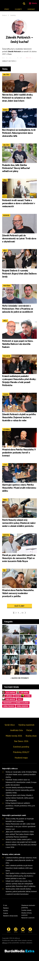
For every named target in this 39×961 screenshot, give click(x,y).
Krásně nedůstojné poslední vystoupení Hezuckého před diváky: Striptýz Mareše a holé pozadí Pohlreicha (19, 381)
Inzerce (5, 913)
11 (23, 613)
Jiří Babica (9, 696)
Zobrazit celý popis (8, 61)
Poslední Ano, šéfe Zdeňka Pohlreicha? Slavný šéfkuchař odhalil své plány (16, 168)
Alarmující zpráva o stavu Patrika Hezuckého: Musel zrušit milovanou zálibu (19, 487)
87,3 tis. (23, 932)
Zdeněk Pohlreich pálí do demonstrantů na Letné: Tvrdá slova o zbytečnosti (19, 238)
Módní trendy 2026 (14, 735)
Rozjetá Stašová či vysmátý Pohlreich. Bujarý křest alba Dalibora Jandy (19, 273)
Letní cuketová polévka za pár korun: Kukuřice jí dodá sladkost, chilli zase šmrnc (19, 868)
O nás (5, 905)
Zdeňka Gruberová (22, 706)
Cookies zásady (26, 910)
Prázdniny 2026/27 (21, 752)
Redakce (6, 908)
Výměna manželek (26, 725)
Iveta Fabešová (10, 692)
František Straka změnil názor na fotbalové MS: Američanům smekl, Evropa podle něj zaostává (21, 782)
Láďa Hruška (24, 692)
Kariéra (5, 911)
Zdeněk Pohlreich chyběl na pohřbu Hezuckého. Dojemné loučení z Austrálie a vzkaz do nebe (19, 417)
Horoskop (31, 9)
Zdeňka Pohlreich (8, 706)
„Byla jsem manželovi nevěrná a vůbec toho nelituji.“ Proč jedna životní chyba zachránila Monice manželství (20, 834)
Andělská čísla (16, 730)
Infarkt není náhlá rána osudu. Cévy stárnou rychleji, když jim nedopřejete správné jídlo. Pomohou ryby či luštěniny (20, 883)
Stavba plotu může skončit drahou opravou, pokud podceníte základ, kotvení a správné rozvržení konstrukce (21, 891)
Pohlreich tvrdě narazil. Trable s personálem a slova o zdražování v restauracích (18, 203)
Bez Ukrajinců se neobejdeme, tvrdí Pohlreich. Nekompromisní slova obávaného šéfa (18, 132)
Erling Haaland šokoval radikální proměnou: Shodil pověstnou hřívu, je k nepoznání (20, 805)
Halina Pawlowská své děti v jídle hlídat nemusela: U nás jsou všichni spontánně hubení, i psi (20, 826)
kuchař (17, 696)
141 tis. (16, 932)
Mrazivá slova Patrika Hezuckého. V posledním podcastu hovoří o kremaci (19, 452)
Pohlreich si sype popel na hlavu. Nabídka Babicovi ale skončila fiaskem (17, 343)
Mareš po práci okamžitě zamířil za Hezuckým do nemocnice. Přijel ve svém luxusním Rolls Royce (18, 558)
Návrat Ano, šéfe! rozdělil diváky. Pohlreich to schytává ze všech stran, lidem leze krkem (17, 97)
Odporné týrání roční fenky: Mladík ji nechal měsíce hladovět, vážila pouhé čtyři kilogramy (19, 798)
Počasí (29, 730)
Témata (34, 3)
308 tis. (9, 932)
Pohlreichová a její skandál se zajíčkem (15, 703)
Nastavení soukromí (27, 918)
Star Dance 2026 (21, 741)
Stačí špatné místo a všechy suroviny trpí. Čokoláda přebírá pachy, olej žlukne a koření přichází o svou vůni (21, 875)
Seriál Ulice (10, 725)
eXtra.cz (4, 943)
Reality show (31, 735)
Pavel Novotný (10, 699)
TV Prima (27, 696)
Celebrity (18, 9)
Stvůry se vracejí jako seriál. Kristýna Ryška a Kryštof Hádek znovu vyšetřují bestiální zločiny (21, 774)
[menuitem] (6, 9)
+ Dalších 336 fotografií (19, 678)
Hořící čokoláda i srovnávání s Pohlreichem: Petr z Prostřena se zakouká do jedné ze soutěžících (17, 308)
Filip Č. (20, 699)
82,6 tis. (30, 932)
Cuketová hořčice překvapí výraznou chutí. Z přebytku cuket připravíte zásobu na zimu (21, 860)
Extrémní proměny (21, 746)
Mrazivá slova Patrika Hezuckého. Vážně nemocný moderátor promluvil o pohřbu (18, 593)
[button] (24, 3)
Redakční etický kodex (10, 916)
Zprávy (6, 9)
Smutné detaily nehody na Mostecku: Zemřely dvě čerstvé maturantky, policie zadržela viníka (20, 790)
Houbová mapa (21, 757)
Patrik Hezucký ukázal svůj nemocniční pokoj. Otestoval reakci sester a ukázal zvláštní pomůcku (18, 522)
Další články (19, 606)
